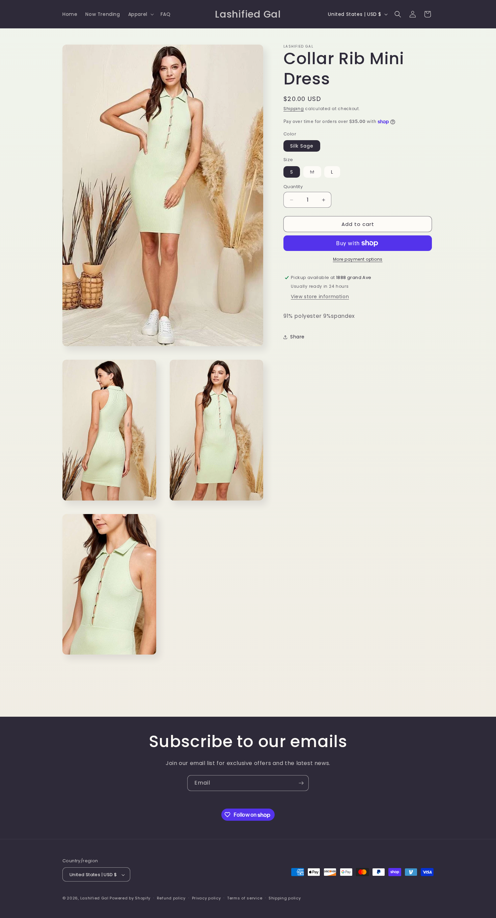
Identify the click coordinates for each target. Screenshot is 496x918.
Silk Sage (301, 146)
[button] (140, 14)
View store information (320, 296)
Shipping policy (285, 898)
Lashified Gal (94, 898)
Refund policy (171, 898)
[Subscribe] (301, 783)
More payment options (358, 259)
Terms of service (244, 898)
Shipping (293, 108)
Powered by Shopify (130, 898)
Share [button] (297, 336)
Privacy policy (206, 898)
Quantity (293, 186)
